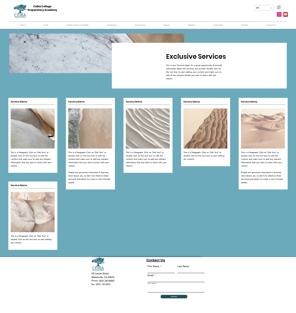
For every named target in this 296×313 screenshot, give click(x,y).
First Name (153, 266)
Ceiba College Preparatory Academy (42, 8)
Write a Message (152, 283)
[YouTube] (285, 14)
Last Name (183, 266)
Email (150, 275)
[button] (244, 25)
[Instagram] (279, 14)
